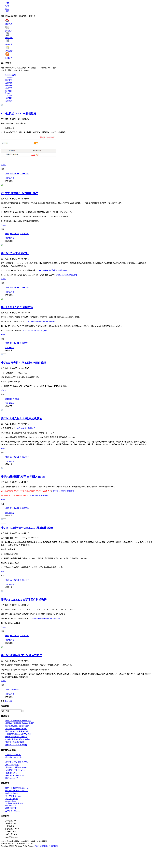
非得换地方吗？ (11, 773)
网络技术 (9, 85)
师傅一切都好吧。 (12, 793)
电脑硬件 (9, 77)
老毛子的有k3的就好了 (14, 803)
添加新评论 (9, 178)
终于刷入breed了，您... (14, 757)
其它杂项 (9, 101)
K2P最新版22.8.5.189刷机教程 (18, 113)
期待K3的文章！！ (12, 808)
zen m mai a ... (10, 801)
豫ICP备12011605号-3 (43, 846)
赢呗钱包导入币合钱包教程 (16, 729)
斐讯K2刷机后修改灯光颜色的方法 (21, 655)
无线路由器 (14, 174)
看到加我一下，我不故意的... (16, 762)
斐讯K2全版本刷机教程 (15, 253)
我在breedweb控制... (13, 778)
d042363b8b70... (11, 806)
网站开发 (9, 80)
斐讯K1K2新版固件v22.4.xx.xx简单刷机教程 (27, 527)
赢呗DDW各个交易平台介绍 (16, 731)
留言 (7, 9)
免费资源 (9, 96)
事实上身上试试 (11, 799)
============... (12, 759)
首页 (7, 3)
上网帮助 (9, 83)
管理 (7, 11)
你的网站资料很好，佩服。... (16, 791)
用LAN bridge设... (12, 765)
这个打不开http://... (12, 811)
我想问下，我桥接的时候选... (16, 767)
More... (3, 165)
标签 (7, 6)
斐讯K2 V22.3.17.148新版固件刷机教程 (24, 599)
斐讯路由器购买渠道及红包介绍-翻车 (20, 723)
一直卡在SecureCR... (13, 755)
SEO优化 (8, 91)
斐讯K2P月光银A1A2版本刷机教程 (21, 418)
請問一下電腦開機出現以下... (16, 788)
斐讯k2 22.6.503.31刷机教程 (66, 275)
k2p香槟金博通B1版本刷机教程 (19, 193)
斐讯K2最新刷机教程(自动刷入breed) (53, 270)
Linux (7, 93)
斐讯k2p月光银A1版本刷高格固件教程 (23, 362)
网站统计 (55, 846)
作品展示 (9, 98)
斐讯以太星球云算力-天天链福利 (18, 721)
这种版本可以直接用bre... (15, 775)
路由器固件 (24, 174)
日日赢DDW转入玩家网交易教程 (18, 734)
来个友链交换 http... (13, 796)
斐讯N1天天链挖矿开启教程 (16, 737)
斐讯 (7, 174)
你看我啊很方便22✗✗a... (15, 770)
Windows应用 (10, 75)
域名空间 (9, 88)
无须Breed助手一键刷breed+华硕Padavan (45, 618)
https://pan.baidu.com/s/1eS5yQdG (35, 330)
